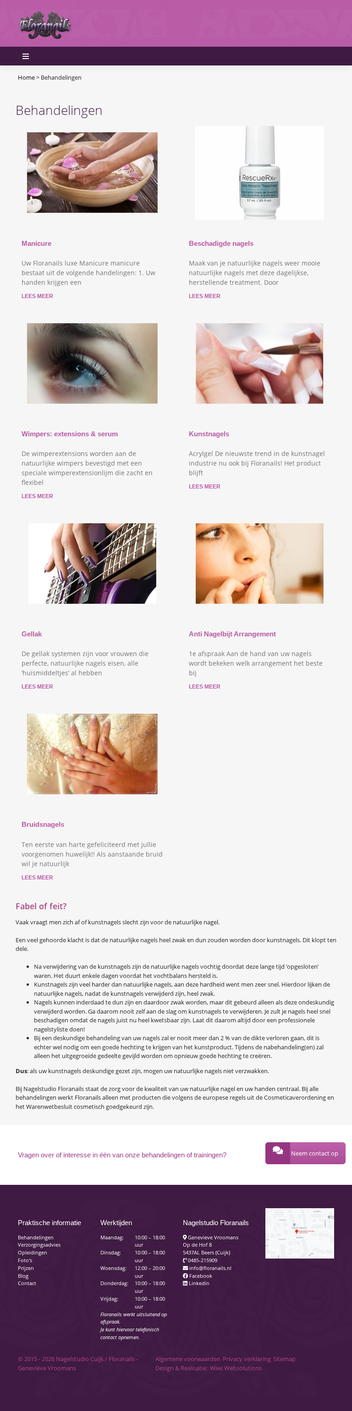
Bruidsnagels (43, 824)
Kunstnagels (209, 434)
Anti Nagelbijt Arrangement (232, 634)
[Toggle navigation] (324, 23)
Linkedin (198, 1283)
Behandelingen (36, 1237)
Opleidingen (32, 1252)
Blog (23, 1275)
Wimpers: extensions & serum (70, 434)
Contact (27, 1283)
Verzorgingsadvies (39, 1244)
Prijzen (26, 1267)
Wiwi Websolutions (236, 1368)
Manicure (36, 243)
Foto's (25, 1260)
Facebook (200, 1275)
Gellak (32, 634)
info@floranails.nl (209, 1267)
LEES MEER (37, 296)
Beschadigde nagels (221, 243)
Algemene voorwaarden (187, 1359)
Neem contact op (314, 1153)
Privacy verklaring (247, 1359)
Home (26, 77)
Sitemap (284, 1359)
